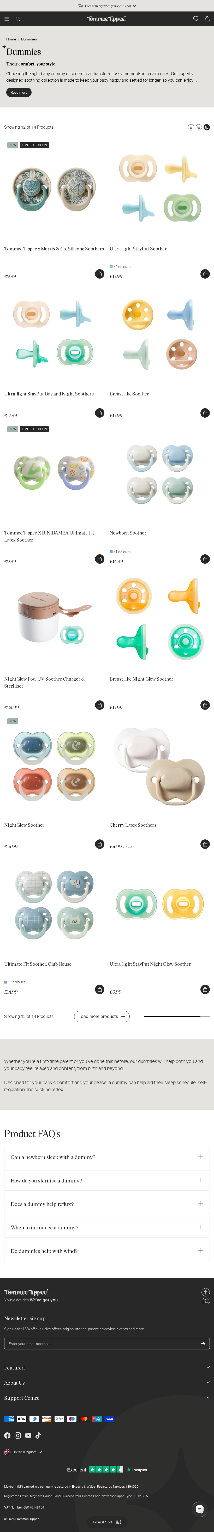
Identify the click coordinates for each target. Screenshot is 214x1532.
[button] (6, 18)
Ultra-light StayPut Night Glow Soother (141, 857)
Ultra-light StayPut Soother (131, 141)
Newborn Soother (124, 425)
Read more (19, 92)
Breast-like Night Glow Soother (134, 571)
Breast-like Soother (125, 286)
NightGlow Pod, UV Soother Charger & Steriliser (42, 571)
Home (11, 39)
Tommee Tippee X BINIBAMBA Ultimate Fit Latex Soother (50, 425)
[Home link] (106, 19)
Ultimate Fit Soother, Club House (30, 857)
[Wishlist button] (195, 18)
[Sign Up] (203, 1343)
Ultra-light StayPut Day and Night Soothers (38, 286)
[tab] (12, 231)
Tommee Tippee (28, 1519)
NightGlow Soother (19, 718)
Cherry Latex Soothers (128, 718)
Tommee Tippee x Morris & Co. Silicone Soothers (43, 141)
